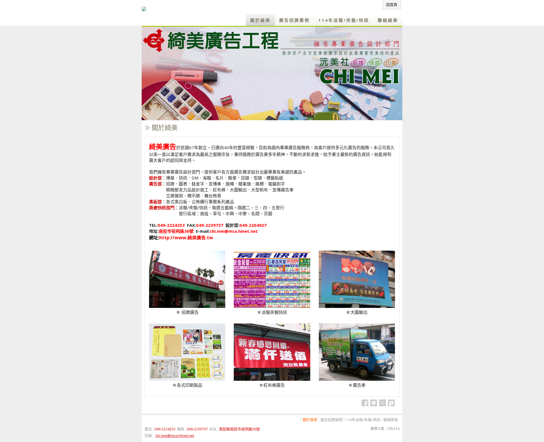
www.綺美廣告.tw (194, 237)
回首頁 (391, 4)
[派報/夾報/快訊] (272, 306)
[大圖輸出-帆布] (357, 306)
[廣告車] (357, 379)
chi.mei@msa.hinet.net (234, 231)
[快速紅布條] (272, 379)
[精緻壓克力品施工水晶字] (187, 379)
